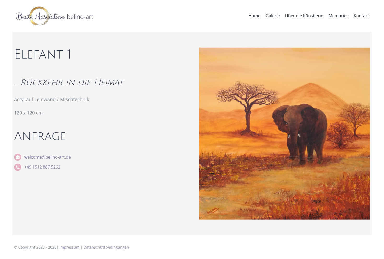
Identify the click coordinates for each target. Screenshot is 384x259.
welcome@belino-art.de (47, 157)
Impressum (69, 247)
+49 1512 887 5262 (42, 167)
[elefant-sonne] (284, 50)
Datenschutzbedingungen (106, 247)
